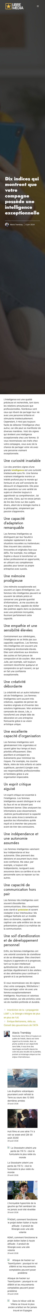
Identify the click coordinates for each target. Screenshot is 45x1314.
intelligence (18, 470)
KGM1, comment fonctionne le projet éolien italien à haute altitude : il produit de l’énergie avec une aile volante (22, 1243)
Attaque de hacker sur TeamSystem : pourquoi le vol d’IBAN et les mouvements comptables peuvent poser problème (22, 1284)
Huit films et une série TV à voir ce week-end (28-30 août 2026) (21, 1134)
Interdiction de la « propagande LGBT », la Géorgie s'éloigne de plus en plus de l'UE (22, 1014)
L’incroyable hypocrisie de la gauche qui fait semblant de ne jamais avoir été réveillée (22, 1206)
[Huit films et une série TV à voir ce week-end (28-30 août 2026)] (23, 1126)
